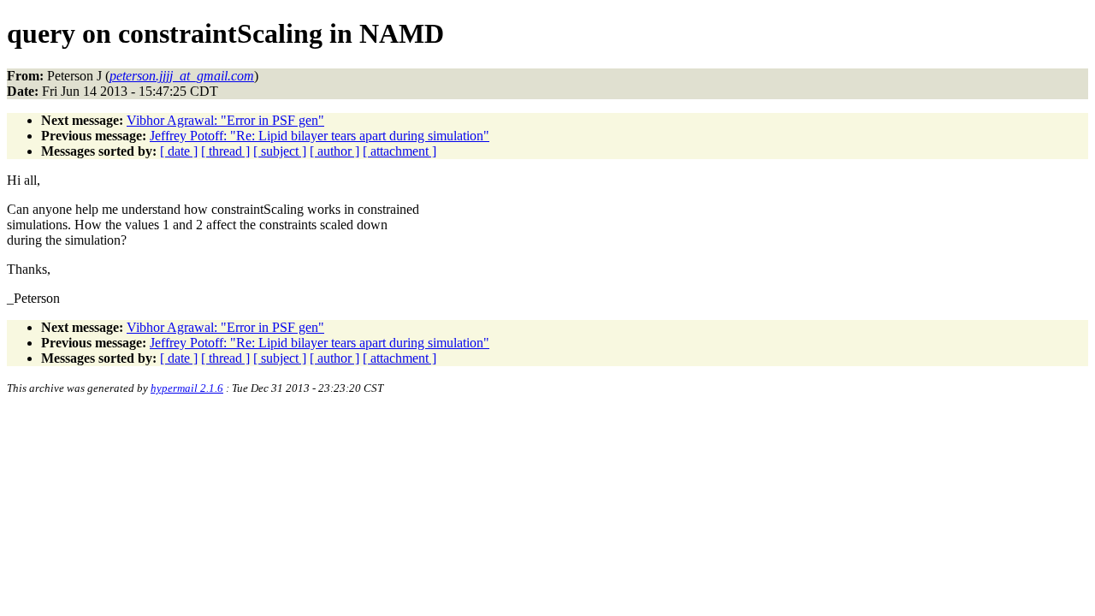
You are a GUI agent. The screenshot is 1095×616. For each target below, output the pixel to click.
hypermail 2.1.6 (187, 388)
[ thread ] (225, 151)
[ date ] (179, 151)
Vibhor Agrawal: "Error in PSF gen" (225, 120)
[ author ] (334, 151)
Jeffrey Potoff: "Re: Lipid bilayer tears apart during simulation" (319, 135)
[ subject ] (279, 151)
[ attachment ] (399, 151)
